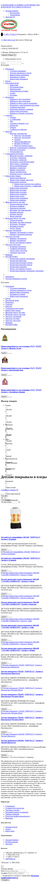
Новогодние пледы (17, 196)
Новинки (8, 255)
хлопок (8, 435)
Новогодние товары (13, 176)
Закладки (8, 844)
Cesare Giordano (11, 463)
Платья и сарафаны (17, 206)
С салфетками (15, 119)
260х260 (8, 441)
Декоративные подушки (19, 91)
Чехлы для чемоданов (18, 172)
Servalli (8, 469)
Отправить (5, 880)
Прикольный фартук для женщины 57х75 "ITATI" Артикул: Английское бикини (21, 391)
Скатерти (9, 115)
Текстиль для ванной (13, 230)
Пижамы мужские (17, 226)
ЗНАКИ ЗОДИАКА (21, 144)
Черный (8, 456)
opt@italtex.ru (10, 859)
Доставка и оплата (12, 810)
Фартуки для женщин (22, 135)
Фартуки (8, 131)
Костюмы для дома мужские (20, 222)
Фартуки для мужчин (22, 137)
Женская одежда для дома (15, 202)
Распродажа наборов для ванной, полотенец (27, 271)
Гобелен (13, 127)
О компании (10, 806)
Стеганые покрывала (18, 71)
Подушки (13, 95)
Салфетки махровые (17, 107)
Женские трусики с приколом (21, 156)
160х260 (8, 416)
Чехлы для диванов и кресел (20, 242)
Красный (8, 444)
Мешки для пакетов (17, 170)
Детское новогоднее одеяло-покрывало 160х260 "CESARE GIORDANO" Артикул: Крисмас (20, 603)
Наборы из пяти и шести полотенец (23, 103)
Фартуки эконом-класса (23, 146)
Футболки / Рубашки (18, 224)
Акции (8, 829)
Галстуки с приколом (18, 158)
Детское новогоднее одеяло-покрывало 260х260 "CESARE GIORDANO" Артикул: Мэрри (20, 649)
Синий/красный (11, 500)
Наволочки (14, 85)
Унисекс (17, 140)
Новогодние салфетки (18, 194)
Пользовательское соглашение (16, 812)
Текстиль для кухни (12, 244)
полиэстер (9, 429)
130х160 (8, 410)
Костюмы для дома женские (20, 210)
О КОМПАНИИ (7, 5)
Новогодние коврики (18, 200)
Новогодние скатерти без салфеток (27, 184)
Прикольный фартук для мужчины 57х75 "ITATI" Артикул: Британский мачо (21, 369)
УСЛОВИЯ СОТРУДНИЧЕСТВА (27, 5)
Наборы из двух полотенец (20, 99)
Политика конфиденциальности (17, 816)
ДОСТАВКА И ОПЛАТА (21, 7)
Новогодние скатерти (18, 182)
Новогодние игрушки (18, 190)
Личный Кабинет (12, 840)
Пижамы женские (16, 212)
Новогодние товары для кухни (21, 180)
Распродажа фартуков (18, 261)
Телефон (4, 873)
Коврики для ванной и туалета (21, 232)
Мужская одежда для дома (15, 218)
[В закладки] (9, 353)
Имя (2, 871)
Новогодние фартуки (22, 142)
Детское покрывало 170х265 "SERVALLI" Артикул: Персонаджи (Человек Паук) (22, 695)
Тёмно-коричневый (12, 494)
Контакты (9, 818)
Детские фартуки (16, 152)
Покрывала (9, 69)
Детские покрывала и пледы (20, 73)
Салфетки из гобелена (18, 129)
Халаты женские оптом (19, 204)
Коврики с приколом (18, 168)
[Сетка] (2, 494)
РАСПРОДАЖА (11, 257)
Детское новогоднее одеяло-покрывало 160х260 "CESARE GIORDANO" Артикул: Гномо (20, 580)
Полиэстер (14, 125)
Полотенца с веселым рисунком (22, 162)
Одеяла (12, 93)
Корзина (9, 55)
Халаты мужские (16, 220)
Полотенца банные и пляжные (21, 109)
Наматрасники (15, 89)
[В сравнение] (11, 353)
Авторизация (15, 15)
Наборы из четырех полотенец (21, 113)
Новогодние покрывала (19, 79)
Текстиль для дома (12, 236)
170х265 (8, 422)
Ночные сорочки (16, 214)
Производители (11, 827)
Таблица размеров (12, 814)
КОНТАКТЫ (6, 7)
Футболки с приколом (18, 160)
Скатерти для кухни (17, 253)
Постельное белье (12, 83)
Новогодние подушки (18, 192)
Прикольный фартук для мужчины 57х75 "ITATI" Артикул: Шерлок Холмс (21, 347)
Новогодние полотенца (19, 111)
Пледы (7, 81)
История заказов (11, 842)
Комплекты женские (17, 208)
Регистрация (14, 13)
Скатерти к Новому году (19, 123)
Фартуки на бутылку (18, 150)
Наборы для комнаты (18, 240)
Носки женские (16, 216)
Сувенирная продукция (14, 154)
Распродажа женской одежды (21, 265)
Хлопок (13, 117)
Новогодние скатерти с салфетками (27, 186)
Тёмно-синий (10, 487)
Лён (11, 121)
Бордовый (9, 481)
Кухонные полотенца (18, 246)
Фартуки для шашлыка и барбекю (23, 148)
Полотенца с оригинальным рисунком (24, 105)
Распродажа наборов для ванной (22, 259)
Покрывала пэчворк (17, 77)
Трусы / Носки (15, 228)
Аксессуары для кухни (18, 251)
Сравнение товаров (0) (9, 490)
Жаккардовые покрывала (19, 75)
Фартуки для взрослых (18, 133)
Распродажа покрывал (18, 267)
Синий (8, 450)
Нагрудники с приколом (19, 164)
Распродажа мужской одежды (21, 263)
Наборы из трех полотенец (20, 101)
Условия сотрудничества (14, 808)
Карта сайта (9, 831)
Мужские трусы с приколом (20, 174)
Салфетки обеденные (18, 249)
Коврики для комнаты (18, 238)
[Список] (4, 494)
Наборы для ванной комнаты (21, 234)
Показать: (4, 496)
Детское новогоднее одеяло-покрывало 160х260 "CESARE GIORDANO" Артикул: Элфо (20, 626)
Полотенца (9, 97)
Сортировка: (5, 500)
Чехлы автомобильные (18, 166)
